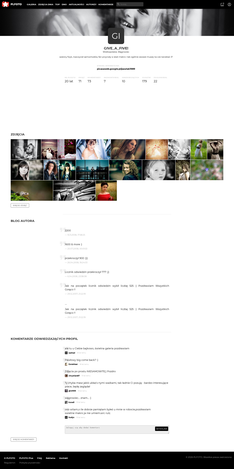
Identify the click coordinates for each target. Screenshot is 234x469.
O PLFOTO (9, 458)
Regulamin (9, 462)
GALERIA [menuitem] (31, 4)
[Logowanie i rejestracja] (229, 4)
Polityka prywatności (29, 462)
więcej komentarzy (23, 439)
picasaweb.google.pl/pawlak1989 (116, 69)
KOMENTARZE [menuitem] (105, 4)
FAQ (39, 458)
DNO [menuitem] (64, 4)
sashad (72, 353)
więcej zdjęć (20, 205)
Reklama (50, 458)
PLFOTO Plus (26, 458)
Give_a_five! (116, 48)
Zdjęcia (18, 134)
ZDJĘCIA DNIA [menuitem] (45, 4)
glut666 (72, 391)
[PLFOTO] (12, 4)
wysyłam (161, 429)
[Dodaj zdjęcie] (222, 4)
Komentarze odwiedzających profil (44, 339)
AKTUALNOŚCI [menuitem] (76, 4)
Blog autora (22, 221)
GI (116, 36)
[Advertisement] (117, 112)
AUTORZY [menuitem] (91, 4)
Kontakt (63, 458)
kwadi (71, 402)
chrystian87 (74, 376)
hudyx (71, 417)
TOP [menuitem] (57, 4)
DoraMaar (73, 364)
